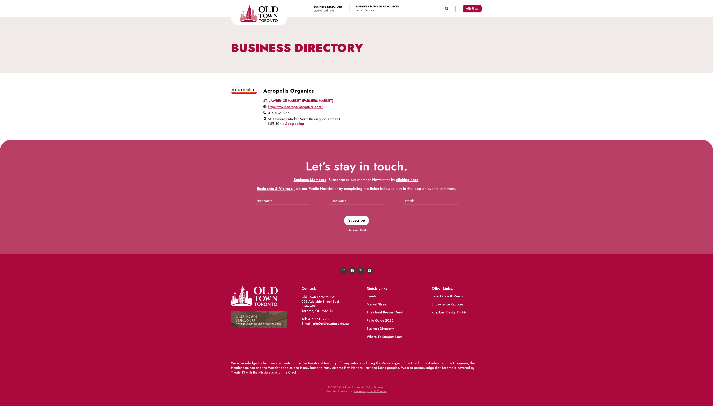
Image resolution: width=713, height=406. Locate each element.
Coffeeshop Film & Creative (370, 391)
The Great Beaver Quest (385, 312)
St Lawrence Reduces (447, 304)
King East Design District (450, 312)
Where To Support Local (385, 336)
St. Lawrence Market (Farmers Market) (298, 100)
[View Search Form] (446, 8)
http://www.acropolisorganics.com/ (295, 106)
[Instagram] (343, 270)
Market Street (377, 304)
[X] (360, 270)
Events (371, 296)
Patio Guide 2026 (380, 320)
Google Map (294, 123)
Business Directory (380, 328)
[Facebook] (352, 270)
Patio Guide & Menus (447, 296)
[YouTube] (369, 270)
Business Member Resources (378, 7)
